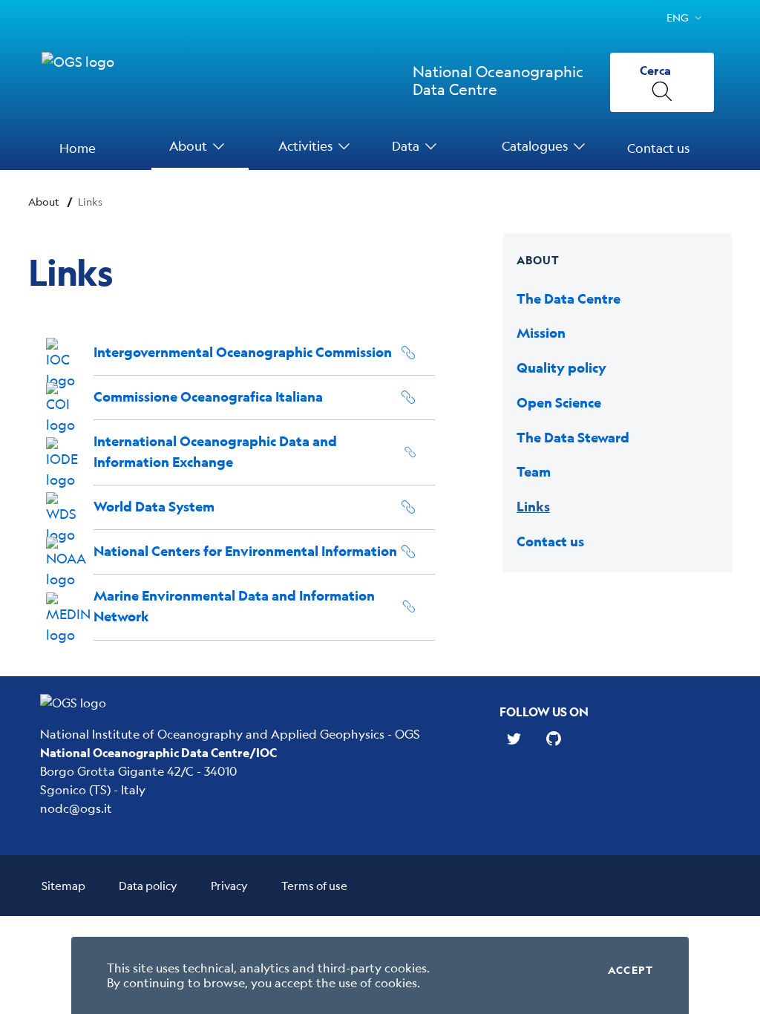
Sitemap (63, 885)
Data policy (148, 885)
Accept (630, 970)
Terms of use (314, 885)
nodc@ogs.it (76, 808)
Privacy (229, 885)
